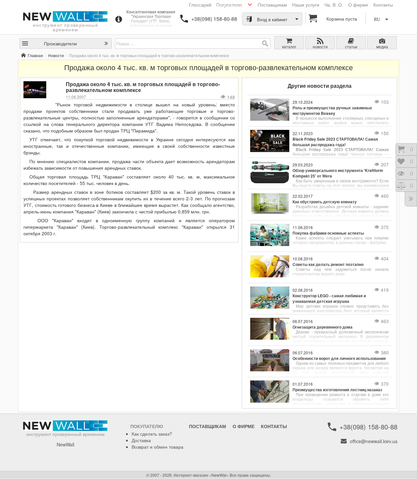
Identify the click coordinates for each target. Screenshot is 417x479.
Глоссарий (200, 4)
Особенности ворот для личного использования (339, 358)
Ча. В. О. (333, 4)
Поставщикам (272, 4)
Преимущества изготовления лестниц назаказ (337, 390)
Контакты (383, 4)
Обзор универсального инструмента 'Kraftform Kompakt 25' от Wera (338, 173)
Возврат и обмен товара (157, 446)
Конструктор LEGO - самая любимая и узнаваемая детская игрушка (329, 298)
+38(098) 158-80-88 (214, 19)
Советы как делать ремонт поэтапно (328, 264)
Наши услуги (305, 4)
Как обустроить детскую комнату (325, 202)
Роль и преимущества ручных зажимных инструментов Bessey (332, 110)
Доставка (141, 440)
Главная (35, 55)
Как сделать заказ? (152, 433)
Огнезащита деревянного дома (322, 327)
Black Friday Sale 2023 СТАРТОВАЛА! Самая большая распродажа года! (335, 141)
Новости (56, 55)
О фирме (358, 4)
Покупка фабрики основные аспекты (328, 233)
